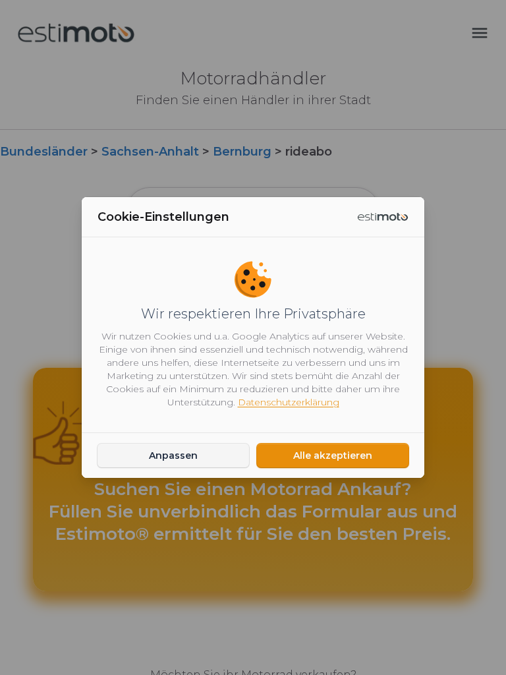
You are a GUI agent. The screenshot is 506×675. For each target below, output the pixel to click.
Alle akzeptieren (332, 455)
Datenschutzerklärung (288, 402)
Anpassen (173, 455)
